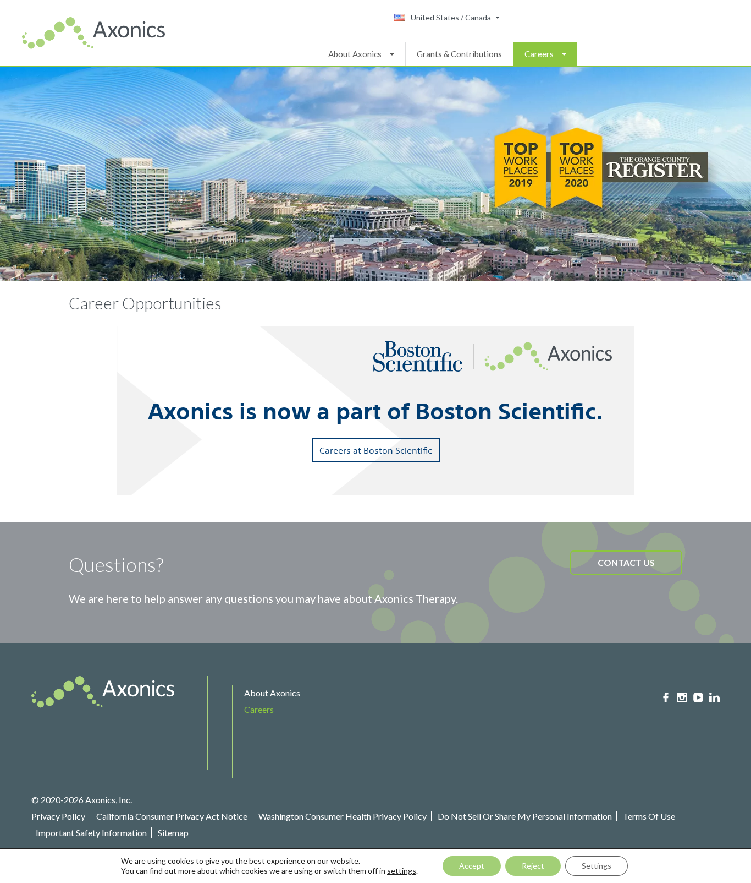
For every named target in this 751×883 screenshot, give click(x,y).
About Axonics (355, 54)
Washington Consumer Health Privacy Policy (342, 816)
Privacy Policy (58, 816)
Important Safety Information (91, 832)
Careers (539, 54)
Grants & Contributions (459, 54)
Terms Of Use (649, 816)
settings (401, 870)
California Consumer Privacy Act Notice (171, 816)
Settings (596, 865)
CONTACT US (626, 562)
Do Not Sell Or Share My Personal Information (525, 816)
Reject (533, 865)
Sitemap (173, 832)
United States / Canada (451, 17)
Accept (471, 865)
